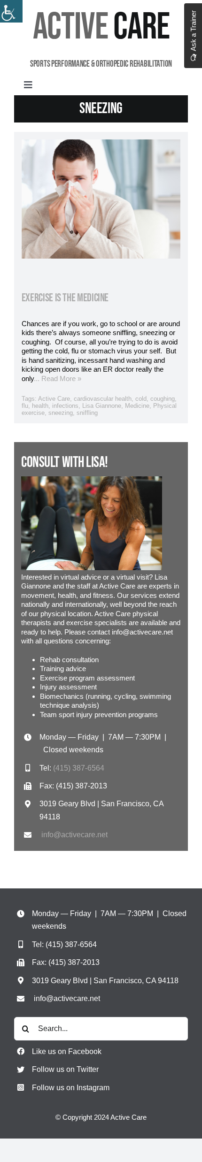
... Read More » (57, 378)
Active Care (54, 398)
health (40, 405)
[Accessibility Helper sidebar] (11, 11)
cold (141, 398)
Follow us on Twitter (65, 1069)
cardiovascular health (103, 398)
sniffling (87, 412)
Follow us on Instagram (70, 1088)
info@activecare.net (74, 835)
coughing (162, 398)
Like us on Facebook (66, 1051)
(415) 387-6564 (78, 768)
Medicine (137, 405)
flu (25, 405)
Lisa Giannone (101, 405)
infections (65, 405)
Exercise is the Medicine (65, 298)
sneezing (60, 412)
